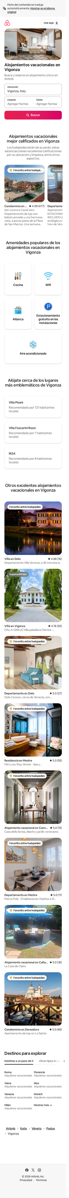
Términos (41, 1180)
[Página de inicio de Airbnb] (7, 22)
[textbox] (18, 104)
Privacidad (26, 1180)
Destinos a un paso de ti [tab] (18, 1061)
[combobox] (33, 91)
